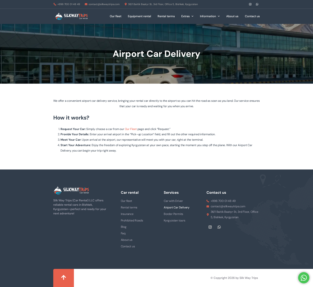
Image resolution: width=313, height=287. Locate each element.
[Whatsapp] (257, 4)
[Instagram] (250, 4)
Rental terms (166, 16)
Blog (123, 227)
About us (232, 16)
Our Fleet (131, 129)
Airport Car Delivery (176, 207)
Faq (123, 233)
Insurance (127, 214)
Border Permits (173, 214)
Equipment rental (139, 16)
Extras (185, 16)
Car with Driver (173, 201)
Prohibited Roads (132, 220)
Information (208, 16)
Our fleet (115, 16)
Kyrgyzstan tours (174, 220)
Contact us (252, 16)
